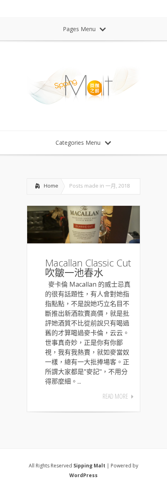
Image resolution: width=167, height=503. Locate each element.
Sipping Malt (89, 465)
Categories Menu (78, 142)
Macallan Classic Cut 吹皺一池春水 (88, 267)
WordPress (83, 475)
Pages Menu (79, 29)
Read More (115, 396)
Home (51, 185)
